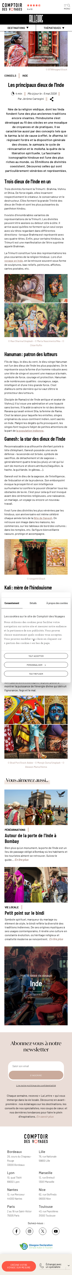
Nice (42, 1189)
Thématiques (52, 28)
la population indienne (30, 430)
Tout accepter (36, 656)
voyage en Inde (13, 260)
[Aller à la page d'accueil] (13, 7)
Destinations (16, 27)
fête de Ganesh (43, 518)
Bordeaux (14, 1151)
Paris (11, 1206)
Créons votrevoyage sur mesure (19, 1266)
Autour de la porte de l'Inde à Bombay (30, 838)
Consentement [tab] (12, 603)
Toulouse (46, 1206)
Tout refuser (36, 674)
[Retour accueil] (36, 18)
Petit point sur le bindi (24, 913)
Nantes (12, 1189)
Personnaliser (34, 665)
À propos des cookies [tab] (57, 603)
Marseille (45, 1173)
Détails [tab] (33, 603)
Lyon (11, 1173)
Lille (42, 1151)
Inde (25, 75)
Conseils (10, 75)
